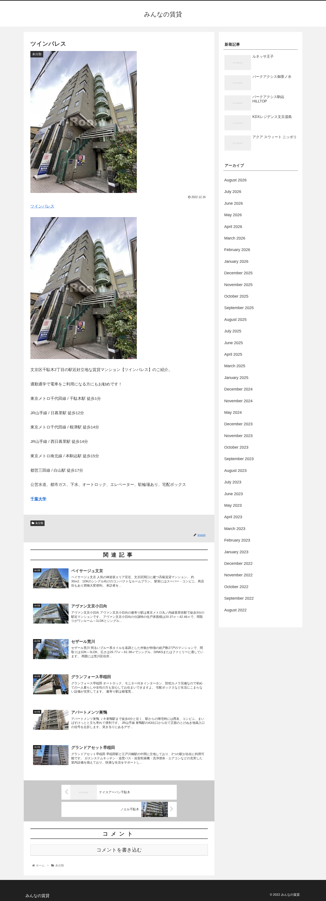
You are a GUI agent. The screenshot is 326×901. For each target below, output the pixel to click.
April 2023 (233, 517)
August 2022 (235, 610)
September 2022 (239, 598)
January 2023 (236, 552)
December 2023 (238, 424)
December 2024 (238, 389)
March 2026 (234, 238)
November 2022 (238, 575)
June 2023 (233, 494)
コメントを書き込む (119, 850)
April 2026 (233, 226)
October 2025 (236, 296)
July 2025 (232, 331)
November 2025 (238, 285)
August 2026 (235, 180)
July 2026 (232, 191)
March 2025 (234, 366)
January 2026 (236, 261)
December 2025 (238, 273)
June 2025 (233, 343)
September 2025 (239, 308)
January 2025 (236, 377)
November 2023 (238, 436)
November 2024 (238, 401)
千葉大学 (38, 499)
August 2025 (235, 319)
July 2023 (232, 482)
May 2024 (233, 412)
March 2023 (234, 528)
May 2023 (233, 505)
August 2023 (235, 470)
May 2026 (233, 215)
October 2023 (236, 447)
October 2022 (236, 587)
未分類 (39, 523)
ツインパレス (42, 206)
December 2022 (238, 563)
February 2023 (237, 540)
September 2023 (239, 459)
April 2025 (233, 354)
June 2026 (233, 203)
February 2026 (237, 249)
